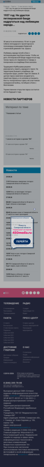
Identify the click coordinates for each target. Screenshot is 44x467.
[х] (22, 233)
